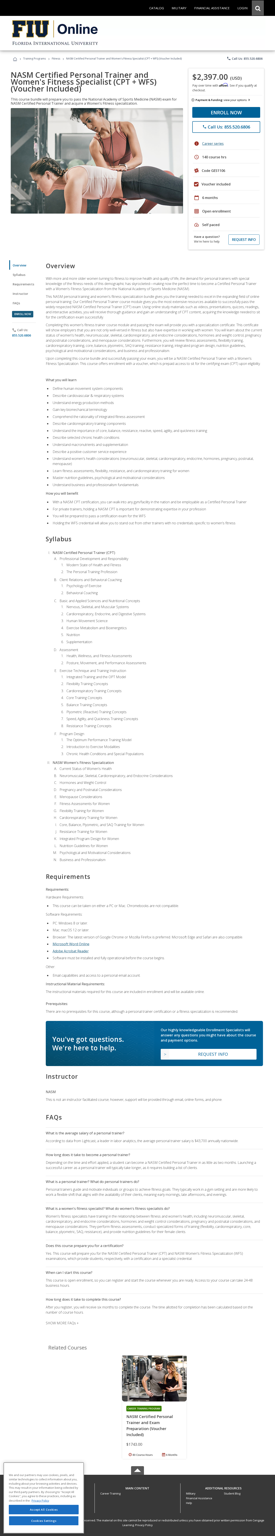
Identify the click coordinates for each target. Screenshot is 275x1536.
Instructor (20, 294)
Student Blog (232, 1493)
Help (189, 1503)
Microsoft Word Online (71, 944)
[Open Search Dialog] (258, 7)
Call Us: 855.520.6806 (245, 58)
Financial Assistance (199, 1498)
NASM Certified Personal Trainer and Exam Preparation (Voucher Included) (149, 1425)
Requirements (23, 284)
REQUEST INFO (244, 239)
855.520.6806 (21, 335)
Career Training (110, 1493)
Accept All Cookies (44, 1510)
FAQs (16, 303)
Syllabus (19, 275)
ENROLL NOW (226, 112)
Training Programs (34, 58)
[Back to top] (137, 1487)
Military (191, 1493)
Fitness (56, 58)
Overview (19, 265)
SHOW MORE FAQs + (62, 1323)
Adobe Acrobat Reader (71, 951)
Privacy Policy (144, 1525)
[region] (43, 1497)
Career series (213, 143)
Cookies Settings (44, 1520)
